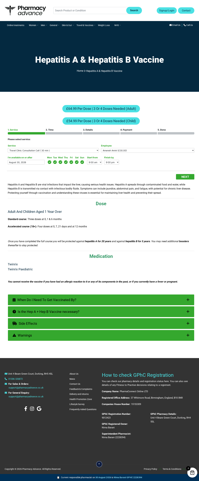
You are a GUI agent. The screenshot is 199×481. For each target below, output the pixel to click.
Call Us (189, 25)
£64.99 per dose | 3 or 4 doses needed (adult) (101, 109)
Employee (106, 145)
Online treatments (15, 25)
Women (32, 25)
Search (134, 10)
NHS (116, 25)
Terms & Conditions (172, 469)
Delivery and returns (79, 394)
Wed (60, 157)
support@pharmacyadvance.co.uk (26, 387)
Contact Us (74, 384)
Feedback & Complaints (80, 389)
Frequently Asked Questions (82, 409)
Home (80, 70)
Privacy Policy (150, 469)
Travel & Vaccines (84, 25)
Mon (49, 157)
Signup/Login (166, 10)
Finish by (109, 157)
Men (43, 25)
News (72, 379)
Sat (77, 157)
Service (12, 145)
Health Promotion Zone (80, 399)
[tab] (101, 299)
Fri (71, 157)
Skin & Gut (67, 25)
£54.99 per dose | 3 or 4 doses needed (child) (101, 121)
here (166, 381)
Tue (55, 157)
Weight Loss (104, 25)
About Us (73, 374)
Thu (66, 157)
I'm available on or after (20, 157)
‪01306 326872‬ (15, 379)
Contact (186, 10)
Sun (82, 157)
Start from (92, 157)
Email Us (176, 25)
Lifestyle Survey (77, 404)
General (53, 25)
